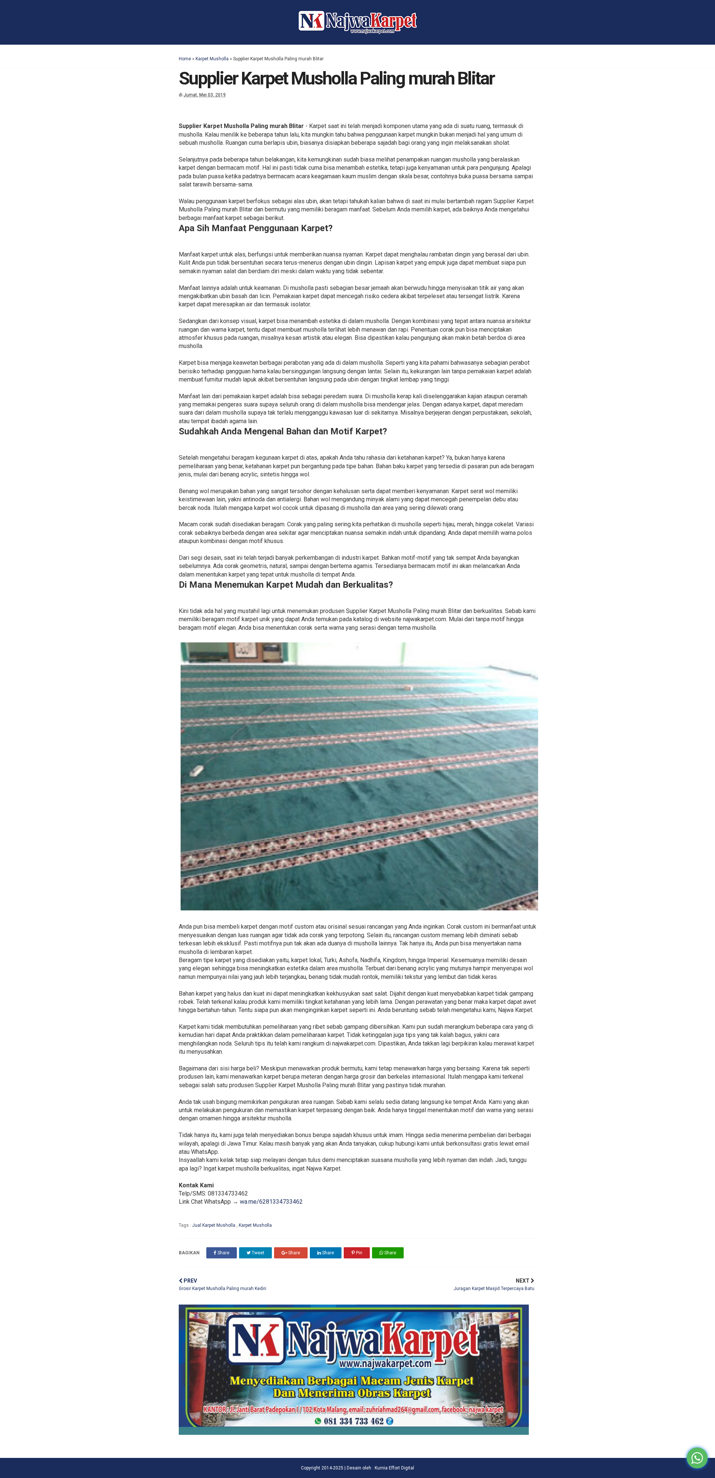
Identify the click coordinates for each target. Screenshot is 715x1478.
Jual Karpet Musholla (214, 1225)
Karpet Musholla (212, 58)
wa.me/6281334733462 (271, 1201)
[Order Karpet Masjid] (354, 1432)
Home (185, 58)
